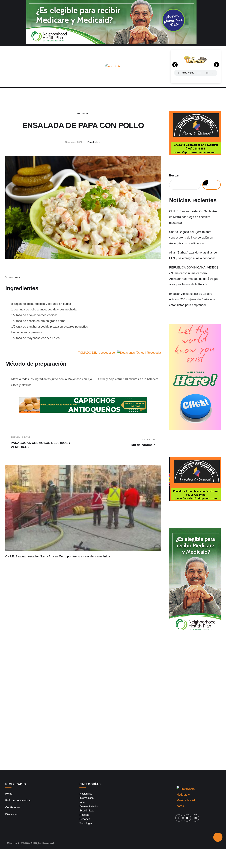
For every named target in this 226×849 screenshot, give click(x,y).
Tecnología (85, 823)
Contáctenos (12, 807)
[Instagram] (195, 818)
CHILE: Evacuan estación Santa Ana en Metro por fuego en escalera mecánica (57, 556)
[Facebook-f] (179, 818)
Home (8, 793)
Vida (82, 802)
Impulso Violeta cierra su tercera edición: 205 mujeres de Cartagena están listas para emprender (192, 299)
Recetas (83, 113)
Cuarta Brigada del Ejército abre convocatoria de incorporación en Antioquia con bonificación (191, 237)
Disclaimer (11, 814)
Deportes (84, 818)
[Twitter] (187, 818)
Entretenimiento (88, 806)
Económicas (86, 810)
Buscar (174, 175)
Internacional (86, 797)
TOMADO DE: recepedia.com (97, 352)
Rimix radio (13, 843)
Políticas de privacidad (18, 800)
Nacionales (85, 793)
